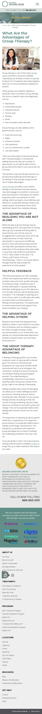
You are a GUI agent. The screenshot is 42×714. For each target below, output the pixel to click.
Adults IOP (6, 617)
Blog (9, 25)
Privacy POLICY (35, 711)
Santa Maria (6, 658)
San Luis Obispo (8, 655)
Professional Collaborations (12, 683)
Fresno (4, 648)
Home (4, 25)
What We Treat (8, 592)
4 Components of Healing (11, 599)
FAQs (4, 701)
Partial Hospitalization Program (14, 627)
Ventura (5, 662)
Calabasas (6, 645)
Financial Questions (9, 698)
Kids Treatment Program (11, 611)
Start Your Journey (9, 589)
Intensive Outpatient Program (13, 614)
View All (5, 642)
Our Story (5, 557)
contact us (35, 443)
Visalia (4, 665)
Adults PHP (6, 630)
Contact (5, 695)
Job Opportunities (8, 567)
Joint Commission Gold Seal (12, 570)
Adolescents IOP (8, 621)
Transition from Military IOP (12, 624)
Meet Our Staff (7, 560)
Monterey (5, 652)
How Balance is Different (11, 586)
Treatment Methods (9, 596)
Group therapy (8, 186)
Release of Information (10, 680)
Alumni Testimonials (9, 563)
